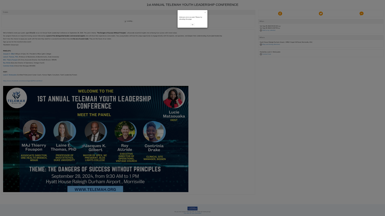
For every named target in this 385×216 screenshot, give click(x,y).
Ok (192, 24)
